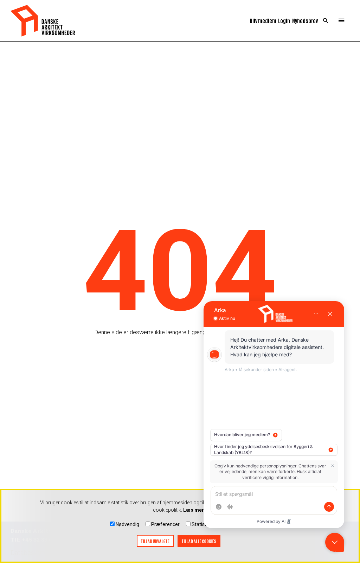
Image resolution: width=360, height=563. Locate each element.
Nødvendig (127, 524)
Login (284, 20)
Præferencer (165, 524)
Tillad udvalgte (155, 541)
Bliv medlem (263, 20)
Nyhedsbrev (305, 20)
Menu (341, 20)
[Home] (43, 21)
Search (326, 20)
